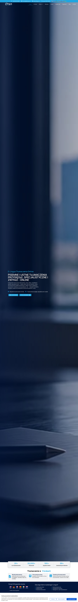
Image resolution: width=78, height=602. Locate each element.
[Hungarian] (57, 1)
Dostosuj (53, 599)
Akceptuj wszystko (71, 599)
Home (30, 4)
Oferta (40, 4)
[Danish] (52, 1)
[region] (39, 598)
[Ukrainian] (65, 1)
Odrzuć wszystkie (61, 599)
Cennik (52, 4)
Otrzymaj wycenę (37, 574)
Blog (70, 4)
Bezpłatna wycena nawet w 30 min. (17, 291)
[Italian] (58, 1)
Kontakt (74, 4)
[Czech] (51, 1)
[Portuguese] (61, 1)
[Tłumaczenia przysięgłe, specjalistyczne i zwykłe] (25, 291)
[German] (56, 1)
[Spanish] (63, 1)
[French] (55, 1)
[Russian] (62, 1)
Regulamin (64, 4)
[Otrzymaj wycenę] (30, 576)
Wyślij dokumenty (17, 574)
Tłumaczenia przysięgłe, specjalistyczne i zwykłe (37, 291)
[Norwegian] (59, 1)
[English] (54, 1)
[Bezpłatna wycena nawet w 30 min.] (8, 291)
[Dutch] (53, 1)
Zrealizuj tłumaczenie (59, 574)
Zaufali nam (57, 4)
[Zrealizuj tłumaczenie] (50, 576)
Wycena (46, 4)
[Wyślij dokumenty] (9, 576)
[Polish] (60, 1)
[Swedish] (64, 1)
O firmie (35, 4)
